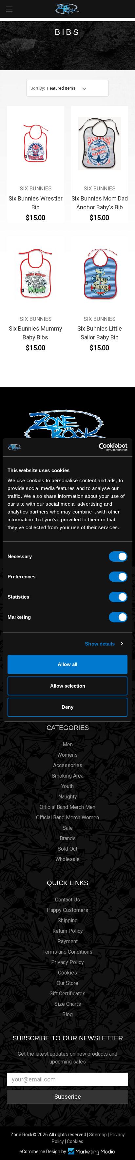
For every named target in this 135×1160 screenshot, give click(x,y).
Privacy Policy (67, 962)
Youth (67, 786)
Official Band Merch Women (67, 817)
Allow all (67, 664)
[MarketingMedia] (91, 1151)
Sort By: (37, 88)
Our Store (67, 983)
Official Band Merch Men (67, 807)
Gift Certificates (67, 993)
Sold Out (67, 849)
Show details (100, 644)
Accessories (67, 765)
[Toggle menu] (9, 9)
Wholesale (67, 859)
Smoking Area (68, 776)
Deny (67, 707)
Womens (67, 755)
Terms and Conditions (67, 952)
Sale (68, 828)
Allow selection (67, 686)
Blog (67, 1014)
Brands (68, 838)
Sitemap (98, 1134)
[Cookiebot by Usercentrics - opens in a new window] (98, 447)
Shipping (68, 920)
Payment (67, 941)
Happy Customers (67, 910)
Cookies (67, 973)
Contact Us (67, 900)
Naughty (67, 797)
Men (68, 744)
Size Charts (67, 1004)
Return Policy (67, 931)
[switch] (118, 577)
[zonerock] (131, 8)
